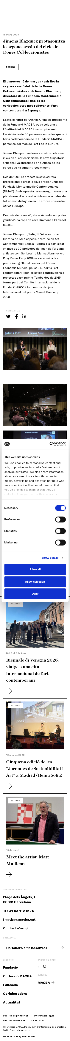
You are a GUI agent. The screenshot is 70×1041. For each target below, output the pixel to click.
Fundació (10, 967)
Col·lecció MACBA (17, 976)
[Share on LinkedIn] (24, 316)
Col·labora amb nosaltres (26, 948)
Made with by (19, 1036)
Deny (35, 593)
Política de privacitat (15, 1015)
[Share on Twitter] (8, 316)
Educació (10, 985)
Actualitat (11, 1002)
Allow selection (35, 581)
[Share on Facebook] (16, 316)
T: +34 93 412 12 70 (18, 911)
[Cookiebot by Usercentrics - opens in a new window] (50, 444)
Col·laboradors (15, 993)
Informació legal (44, 1015)
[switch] (60, 519)
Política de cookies (14, 1020)
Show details (49, 557)
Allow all (35, 569)
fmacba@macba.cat (19, 919)
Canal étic (37, 1020)
